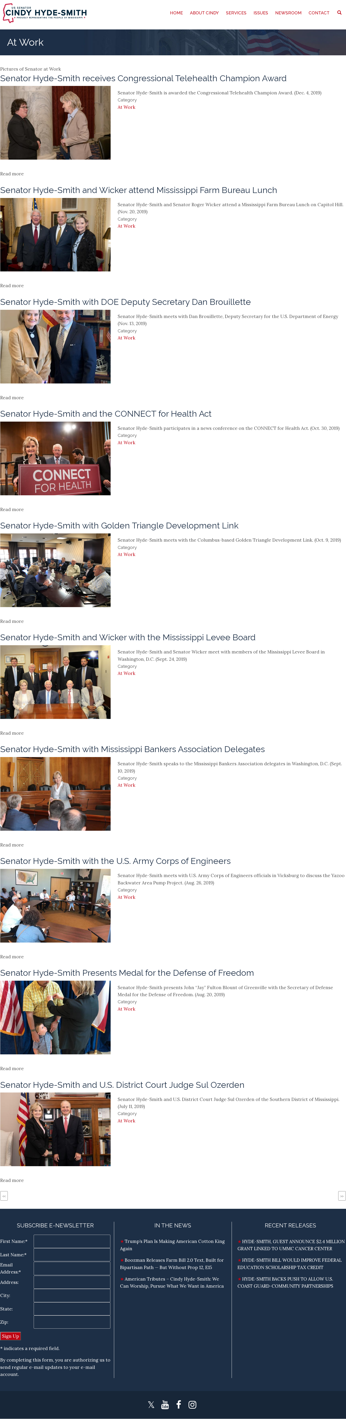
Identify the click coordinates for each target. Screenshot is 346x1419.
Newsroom (288, 12)
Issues (260, 12)
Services (236, 12)
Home (176, 12)
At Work (126, 107)
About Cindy (204, 12)
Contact (319, 12)
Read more (12, 174)
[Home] (45, 13)
